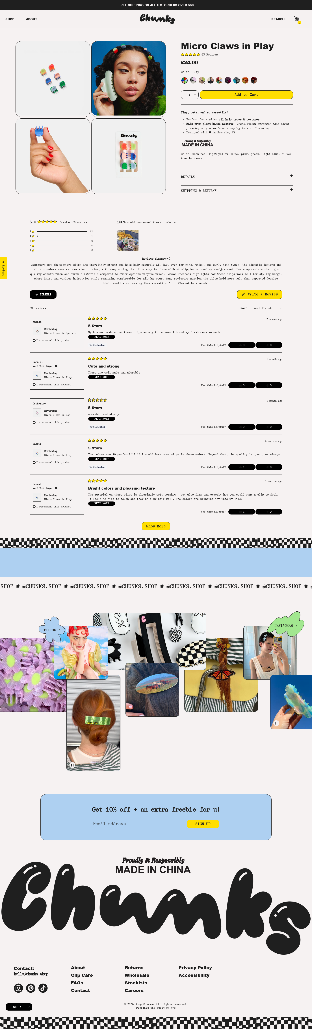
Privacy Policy (195, 967)
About (78, 967)
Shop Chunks (144, 1004)
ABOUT (31, 19)
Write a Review (263, 295)
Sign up (203, 824)
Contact (80, 990)
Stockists (136, 983)
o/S (173, 1007)
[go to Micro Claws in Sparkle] (210, 80)
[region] (128, 240)
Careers (134, 990)
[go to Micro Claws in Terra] (254, 80)
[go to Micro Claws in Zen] (202, 80)
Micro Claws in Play (58, 377)
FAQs (77, 983)
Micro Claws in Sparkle (60, 333)
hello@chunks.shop (31, 974)
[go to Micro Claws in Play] (184, 80)
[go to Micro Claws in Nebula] (228, 80)
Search (278, 19)
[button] (237, 54)
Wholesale (137, 975)
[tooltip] (168, 258)
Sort (244, 308)
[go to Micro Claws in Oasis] (236, 80)
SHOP (9, 19)
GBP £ (17, 1007)
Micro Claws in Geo (57, 414)
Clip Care (82, 975)
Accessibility (194, 975)
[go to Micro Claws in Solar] (245, 80)
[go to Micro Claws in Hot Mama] (219, 80)
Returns (134, 967)
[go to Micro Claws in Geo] (193, 80)
